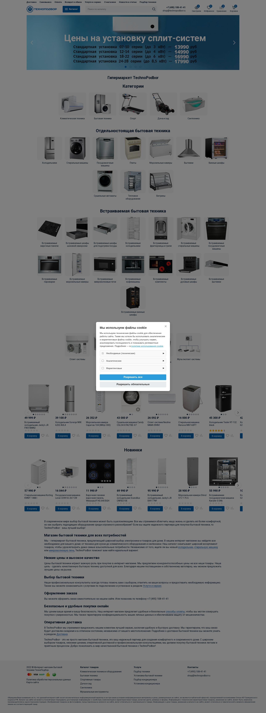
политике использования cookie (147, 346)
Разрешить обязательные (133, 384)
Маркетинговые (114, 368)
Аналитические (113, 361)
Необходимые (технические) (120, 353)
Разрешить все (133, 377)
